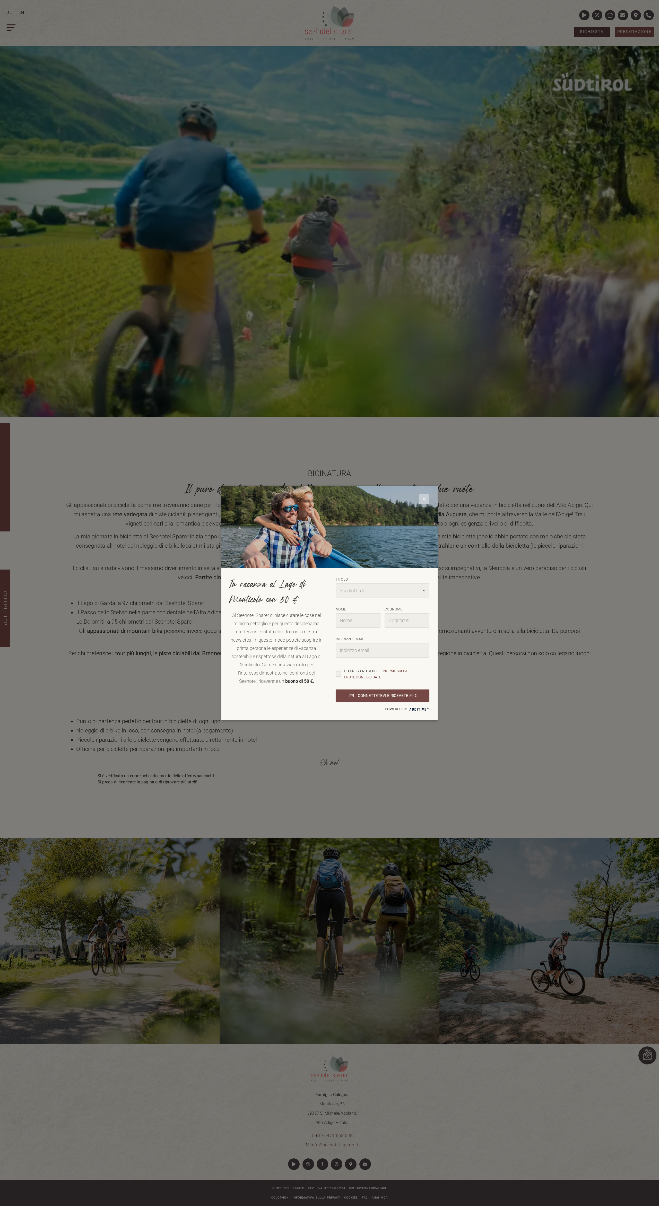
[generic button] (424, 499)
